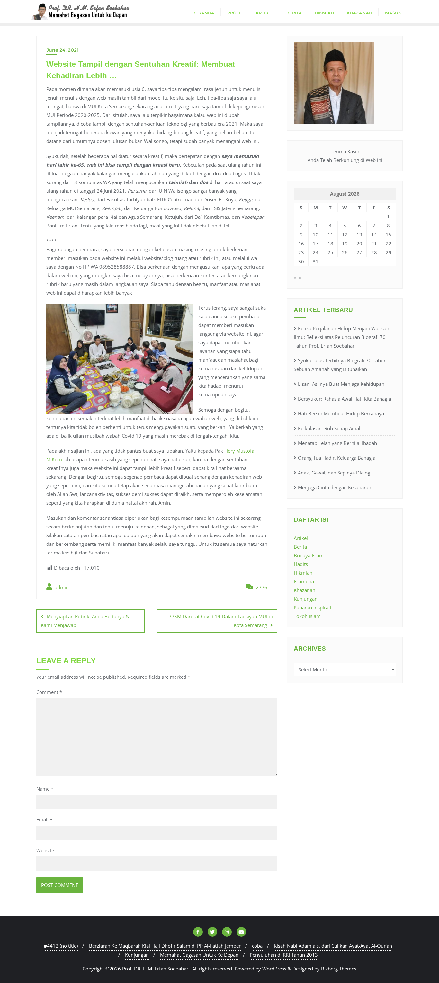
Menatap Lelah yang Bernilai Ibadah (337, 443)
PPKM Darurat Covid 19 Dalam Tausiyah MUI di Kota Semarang (220, 620)
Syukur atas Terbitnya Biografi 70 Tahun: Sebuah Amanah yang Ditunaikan (341, 364)
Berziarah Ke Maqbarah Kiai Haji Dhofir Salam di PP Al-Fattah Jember (165, 946)
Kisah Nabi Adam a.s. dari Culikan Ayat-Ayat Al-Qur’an (333, 946)
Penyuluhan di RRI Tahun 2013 (284, 955)
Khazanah (304, 590)
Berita (300, 547)
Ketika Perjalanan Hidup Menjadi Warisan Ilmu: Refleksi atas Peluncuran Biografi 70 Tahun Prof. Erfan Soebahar (341, 337)
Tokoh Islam (307, 616)
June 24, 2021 (62, 50)
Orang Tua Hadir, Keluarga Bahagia (336, 458)
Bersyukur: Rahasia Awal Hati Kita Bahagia (344, 398)
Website (45, 850)
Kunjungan (306, 599)
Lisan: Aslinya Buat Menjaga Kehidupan (341, 384)
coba (257, 946)
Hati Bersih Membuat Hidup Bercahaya (341, 413)
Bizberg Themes (338, 968)
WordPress (274, 968)
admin (61, 587)
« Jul (298, 277)
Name (44, 788)
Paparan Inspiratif (313, 607)
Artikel (301, 538)
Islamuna (304, 581)
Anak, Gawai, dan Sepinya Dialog (334, 472)
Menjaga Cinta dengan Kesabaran (334, 487)
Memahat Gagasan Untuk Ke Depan (199, 955)
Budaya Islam (309, 555)
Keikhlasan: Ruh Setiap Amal (329, 428)
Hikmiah (303, 573)
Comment (49, 692)
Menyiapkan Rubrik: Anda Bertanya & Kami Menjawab (85, 620)
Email (44, 819)
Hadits (301, 564)
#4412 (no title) (61, 946)
